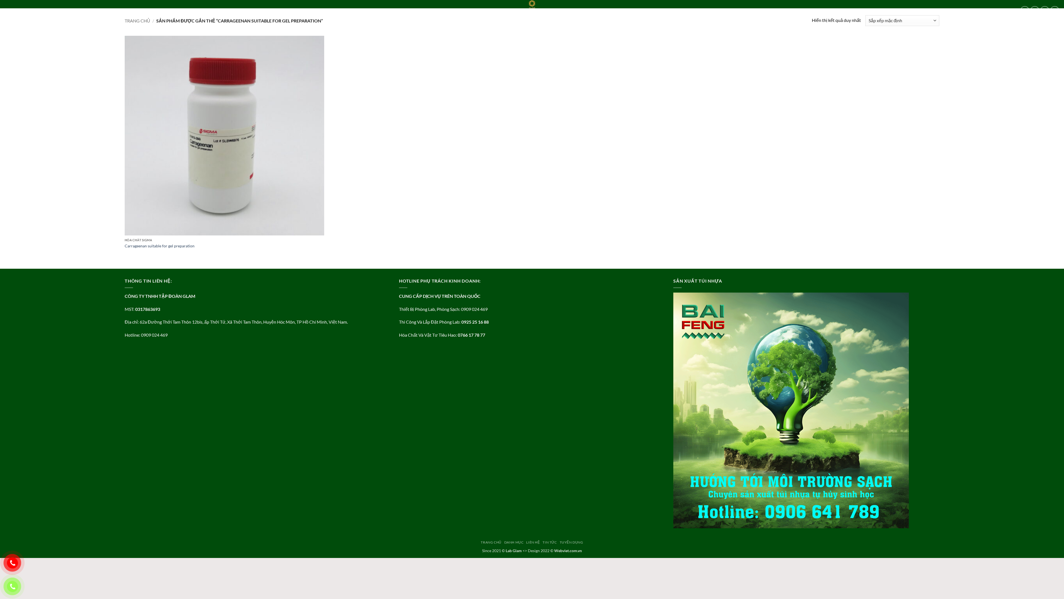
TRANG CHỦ (14, 10)
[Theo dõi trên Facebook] (1024, 10)
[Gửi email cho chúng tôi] (1054, 10)
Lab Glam (514, 550)
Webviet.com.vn (568, 550)
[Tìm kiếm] (123, 10)
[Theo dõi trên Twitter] (1044, 10)
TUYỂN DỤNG (105, 10)
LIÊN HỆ (63, 10)
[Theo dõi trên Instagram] (1034, 10)
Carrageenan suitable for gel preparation (160, 245)
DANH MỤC (39, 10)
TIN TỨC (81, 10)
